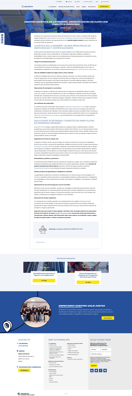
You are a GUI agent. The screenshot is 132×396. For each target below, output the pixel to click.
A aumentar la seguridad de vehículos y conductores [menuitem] (55, 349)
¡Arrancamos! (108, 318)
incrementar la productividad (43, 146)
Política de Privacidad (95, 362)
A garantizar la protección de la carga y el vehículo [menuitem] (56, 352)
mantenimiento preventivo (42, 168)
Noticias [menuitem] (51, 378)
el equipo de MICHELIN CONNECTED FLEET (69, 229)
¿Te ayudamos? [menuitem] (52, 343)
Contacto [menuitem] (69, 357)
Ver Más (44, 280)
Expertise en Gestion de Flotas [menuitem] (56, 361)
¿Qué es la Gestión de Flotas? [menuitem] (55, 366)
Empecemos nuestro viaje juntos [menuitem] (75, 359)
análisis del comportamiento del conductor (47, 115)
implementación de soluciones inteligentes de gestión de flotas (65, 38)
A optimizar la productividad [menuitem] (55, 347)
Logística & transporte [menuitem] (73, 350)
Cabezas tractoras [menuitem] (72, 347)
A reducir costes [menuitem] (52, 345)
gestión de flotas (41, 127)
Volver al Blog (40, 242)
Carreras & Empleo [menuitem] (53, 382)
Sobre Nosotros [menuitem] (52, 369)
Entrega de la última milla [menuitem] (73, 352)
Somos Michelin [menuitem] (52, 371)
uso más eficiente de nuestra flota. (86, 69)
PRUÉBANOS (24, 370)
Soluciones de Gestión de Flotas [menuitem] (75, 343)
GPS (92, 175)
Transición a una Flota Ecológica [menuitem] (56, 355)
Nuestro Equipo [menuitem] (52, 373)
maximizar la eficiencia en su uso (74, 106)
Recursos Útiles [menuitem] (52, 362)
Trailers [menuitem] (69, 348)
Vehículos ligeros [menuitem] (71, 345)
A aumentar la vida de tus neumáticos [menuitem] (55, 357)
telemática (37, 177)
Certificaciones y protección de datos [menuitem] (56, 375)
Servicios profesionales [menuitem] (73, 354)
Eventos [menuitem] (51, 380)
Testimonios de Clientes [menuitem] (54, 364)
